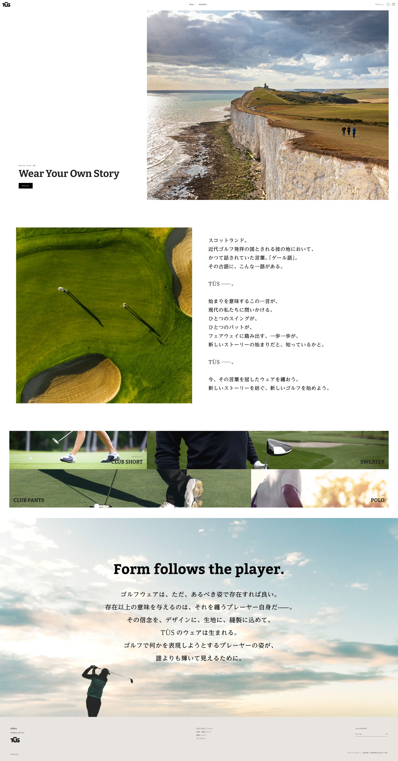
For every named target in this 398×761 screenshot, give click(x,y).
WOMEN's (203, 4)
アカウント (379, 4)
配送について (201, 735)
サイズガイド (201, 738)
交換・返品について (203, 732)
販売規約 (366, 753)
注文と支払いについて (204, 729)
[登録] (387, 734)
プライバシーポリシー (354, 753)
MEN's (191, 4)
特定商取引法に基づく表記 (379, 753)
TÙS (17, 754)
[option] (199, 105)
